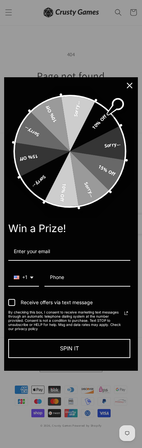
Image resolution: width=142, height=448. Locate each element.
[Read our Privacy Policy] (126, 313)
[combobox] (23, 278)
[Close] (129, 85)
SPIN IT (69, 348)
